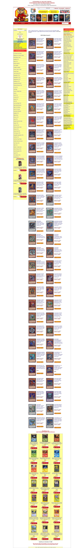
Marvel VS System (17, 109)
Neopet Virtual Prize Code (68, 90)
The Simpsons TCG (17, 133)
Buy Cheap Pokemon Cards (68, 54)
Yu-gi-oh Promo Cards (67, 49)
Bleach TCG (16, 61)
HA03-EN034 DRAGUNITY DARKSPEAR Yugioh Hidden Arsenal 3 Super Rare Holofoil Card (58, 249)
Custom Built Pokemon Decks (69, 60)
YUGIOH (16, 23)
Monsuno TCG (16, 117)
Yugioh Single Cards (67, 38)
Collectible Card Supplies (68, 123)
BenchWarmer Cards (17, 57)
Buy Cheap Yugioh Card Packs (69, 36)
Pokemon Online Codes (17, 127)
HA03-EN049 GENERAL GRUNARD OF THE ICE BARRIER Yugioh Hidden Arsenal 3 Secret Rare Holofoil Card (41, 354)
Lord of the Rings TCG (17, 103)
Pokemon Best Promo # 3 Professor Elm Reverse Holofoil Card (57, 488)
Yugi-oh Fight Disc (67, 50)
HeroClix (15, 93)
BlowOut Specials (17, 63)
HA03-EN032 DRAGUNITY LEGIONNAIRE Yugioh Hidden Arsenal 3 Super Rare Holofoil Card (58, 236)
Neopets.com (66, 94)
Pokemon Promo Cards (67, 62)
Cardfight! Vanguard (17, 67)
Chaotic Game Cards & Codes (20, 48)
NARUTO (29, 23)
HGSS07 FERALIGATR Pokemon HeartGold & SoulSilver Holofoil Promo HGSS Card (34, 443)
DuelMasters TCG (17, 81)
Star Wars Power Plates (18, 139)
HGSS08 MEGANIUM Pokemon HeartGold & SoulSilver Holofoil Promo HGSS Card (45, 443)
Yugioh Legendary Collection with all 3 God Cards (68, 33)
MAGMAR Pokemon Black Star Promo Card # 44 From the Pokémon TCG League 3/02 (56, 518)
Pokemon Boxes (66, 66)
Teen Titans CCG (16, 143)
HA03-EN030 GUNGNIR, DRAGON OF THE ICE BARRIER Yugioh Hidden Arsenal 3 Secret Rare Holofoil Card (58, 223)
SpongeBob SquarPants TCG (18, 135)
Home (20, 32)
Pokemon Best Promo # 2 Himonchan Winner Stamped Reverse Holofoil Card (45, 488)
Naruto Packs (66, 77)
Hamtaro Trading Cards (17, 91)
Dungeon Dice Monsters (68, 40)
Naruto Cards (16, 45)
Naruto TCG (16, 119)
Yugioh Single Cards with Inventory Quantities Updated (46, 31)
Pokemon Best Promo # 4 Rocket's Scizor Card (34, 503)
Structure (65, 46)
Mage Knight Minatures (17, 105)
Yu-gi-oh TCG (66, 31)
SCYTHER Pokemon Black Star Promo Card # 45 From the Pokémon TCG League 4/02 (33, 534)
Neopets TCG (16, 123)
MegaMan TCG (16, 113)
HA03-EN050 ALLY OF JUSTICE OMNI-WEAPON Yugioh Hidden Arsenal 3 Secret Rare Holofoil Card (58, 354)
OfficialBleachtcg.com (68, 101)
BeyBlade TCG (16, 59)
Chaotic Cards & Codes (17, 69)
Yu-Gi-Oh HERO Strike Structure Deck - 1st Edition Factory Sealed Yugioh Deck (20, 181)
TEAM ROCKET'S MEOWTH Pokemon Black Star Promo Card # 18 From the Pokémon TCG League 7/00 (56, 534)
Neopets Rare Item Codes (18, 121)
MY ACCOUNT (61, 8)
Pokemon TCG (16, 129)
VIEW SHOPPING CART (20, 38)
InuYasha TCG (16, 97)
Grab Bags (15, 89)
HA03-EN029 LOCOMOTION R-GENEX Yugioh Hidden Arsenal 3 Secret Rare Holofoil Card (40, 223)
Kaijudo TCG (16, 99)
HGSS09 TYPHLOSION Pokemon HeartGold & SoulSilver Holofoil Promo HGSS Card (56, 443)
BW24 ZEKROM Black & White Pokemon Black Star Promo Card (45, 473)
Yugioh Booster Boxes (67, 45)
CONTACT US (67, 8)
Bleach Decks (66, 100)
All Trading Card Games (18, 53)
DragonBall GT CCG (17, 77)
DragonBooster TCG (17, 79)
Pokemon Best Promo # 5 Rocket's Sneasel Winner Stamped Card (45, 503)
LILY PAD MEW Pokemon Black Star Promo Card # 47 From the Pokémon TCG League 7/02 (45, 518)
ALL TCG (36, 23)
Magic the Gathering (17, 107)
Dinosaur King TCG (18, 47)
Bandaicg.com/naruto (67, 81)
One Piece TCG (16, 125)
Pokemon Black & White (68, 56)
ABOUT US (56, 8)
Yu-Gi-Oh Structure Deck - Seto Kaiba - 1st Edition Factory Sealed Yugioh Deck (20, 194)
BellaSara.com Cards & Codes (19, 55)
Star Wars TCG (16, 137)
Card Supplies (16, 65)
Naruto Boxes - (67, 78)
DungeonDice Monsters (17, 83)
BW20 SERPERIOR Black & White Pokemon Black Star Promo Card (34, 459)
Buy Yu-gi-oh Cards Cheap (68, 37)
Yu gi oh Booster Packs (67, 41)
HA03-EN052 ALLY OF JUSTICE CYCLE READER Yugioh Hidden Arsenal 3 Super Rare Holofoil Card (58, 367)
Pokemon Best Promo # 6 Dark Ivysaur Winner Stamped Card (57, 503)
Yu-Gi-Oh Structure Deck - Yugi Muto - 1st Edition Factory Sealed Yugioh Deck (20, 167)
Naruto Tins (65, 76)
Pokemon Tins (66, 61)
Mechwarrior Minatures (17, 111)
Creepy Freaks (16, 71)
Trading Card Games (34, 30)
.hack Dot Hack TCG (17, 73)
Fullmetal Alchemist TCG (18, 85)
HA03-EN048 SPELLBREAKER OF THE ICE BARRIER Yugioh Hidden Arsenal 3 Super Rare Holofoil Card (58, 341)
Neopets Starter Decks (67, 86)
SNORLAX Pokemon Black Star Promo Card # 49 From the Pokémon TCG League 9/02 (33, 518)
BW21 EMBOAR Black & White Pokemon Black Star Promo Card (45, 459)
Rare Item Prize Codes (67, 89)
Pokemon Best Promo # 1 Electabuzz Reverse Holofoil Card (56, 473)
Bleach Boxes (66, 99)
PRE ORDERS (43, 23)
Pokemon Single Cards (67, 58)
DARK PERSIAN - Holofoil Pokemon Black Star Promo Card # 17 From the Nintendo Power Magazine (45, 534)
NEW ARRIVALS (53, 23)
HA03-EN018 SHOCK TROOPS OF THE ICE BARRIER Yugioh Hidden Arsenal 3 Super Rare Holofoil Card (58, 144)
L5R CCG (15, 101)
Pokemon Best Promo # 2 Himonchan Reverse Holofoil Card (34, 488)
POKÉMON (23, 23)
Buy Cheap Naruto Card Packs (69, 73)
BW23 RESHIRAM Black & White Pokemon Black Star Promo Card (33, 473)
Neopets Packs (66, 85)
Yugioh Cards (17, 44)
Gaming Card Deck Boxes (68, 122)
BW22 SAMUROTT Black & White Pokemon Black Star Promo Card (56, 459)
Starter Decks (70, 46)
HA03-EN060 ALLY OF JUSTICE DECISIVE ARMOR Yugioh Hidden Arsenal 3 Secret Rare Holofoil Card (58, 419)
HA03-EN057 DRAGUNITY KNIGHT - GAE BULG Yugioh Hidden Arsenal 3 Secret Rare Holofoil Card (41, 406)
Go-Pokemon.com (67, 69)
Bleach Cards (66, 96)
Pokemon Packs (66, 65)
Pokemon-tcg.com (67, 70)
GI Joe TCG (16, 87)
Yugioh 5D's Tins (66, 42)
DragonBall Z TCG (17, 75)
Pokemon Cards (17, 43)
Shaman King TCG (17, 131)
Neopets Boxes (66, 87)
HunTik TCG (16, 95)
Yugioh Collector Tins (67, 44)
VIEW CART (48, 8)
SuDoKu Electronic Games (18, 141)
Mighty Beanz (16, 115)
